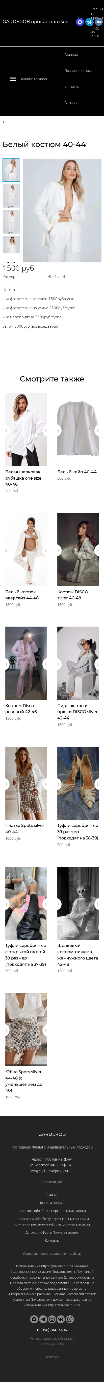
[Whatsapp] (70, 1319)
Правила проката (78, 70)
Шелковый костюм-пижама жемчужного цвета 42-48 (77, 955)
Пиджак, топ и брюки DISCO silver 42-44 (77, 712)
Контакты (72, 86)
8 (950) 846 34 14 (52, 1330)
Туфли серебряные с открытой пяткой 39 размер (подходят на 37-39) (25, 955)
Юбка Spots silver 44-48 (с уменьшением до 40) (23, 1081)
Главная (71, 54)
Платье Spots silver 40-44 (24, 828)
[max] (80, 22)
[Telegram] (43, 1319)
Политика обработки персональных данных (52, 1210)
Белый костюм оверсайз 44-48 (22, 595)
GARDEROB (52, 1134)
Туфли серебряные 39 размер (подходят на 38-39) (77, 831)
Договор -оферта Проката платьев (52, 1232)
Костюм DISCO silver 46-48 (72, 595)
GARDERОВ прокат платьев (35, 21)
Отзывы (70, 102)
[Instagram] (52, 1319)
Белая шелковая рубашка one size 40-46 (23, 478)
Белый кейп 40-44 (77, 472)
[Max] (34, 1319)
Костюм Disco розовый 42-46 (21, 708)
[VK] (61, 1319)
